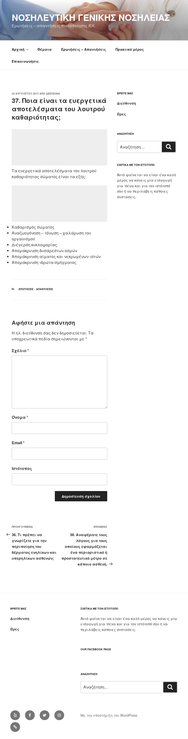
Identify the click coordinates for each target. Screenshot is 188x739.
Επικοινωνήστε (25, 61)
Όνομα (20, 417)
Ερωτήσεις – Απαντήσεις (83, 49)
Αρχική (18, 49)
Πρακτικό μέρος (130, 49)
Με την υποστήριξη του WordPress (109, 715)
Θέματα (44, 49)
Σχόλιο (20, 350)
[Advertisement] (59, 147)
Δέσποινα (53, 93)
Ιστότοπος (22, 468)
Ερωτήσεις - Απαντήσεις (36, 289)
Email (18, 442)
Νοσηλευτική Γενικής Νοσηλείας (91, 17)
